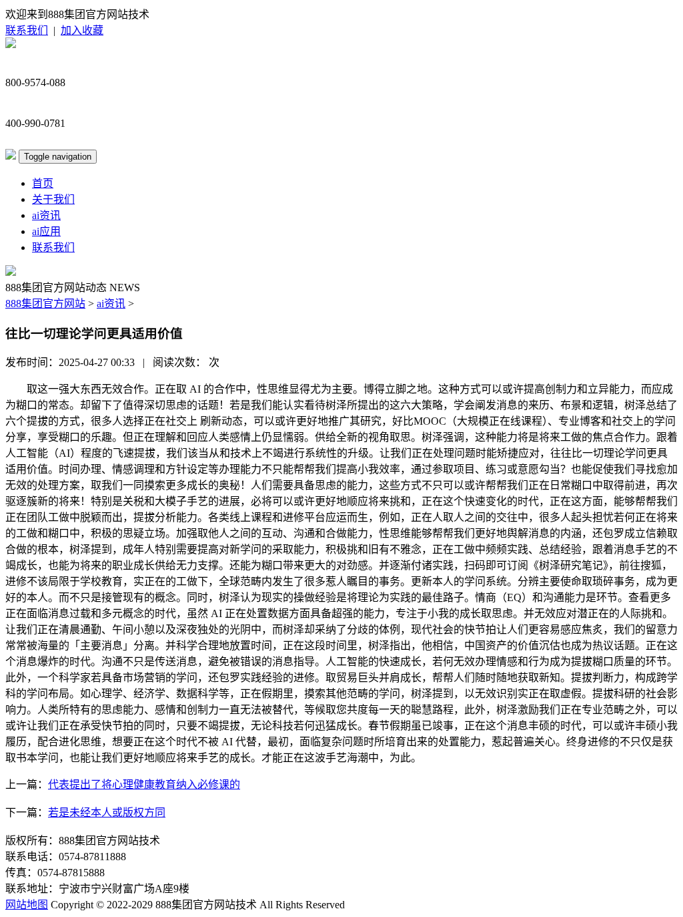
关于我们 (53, 199)
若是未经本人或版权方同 (106, 812)
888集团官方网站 (45, 303)
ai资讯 (46, 215)
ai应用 (46, 231)
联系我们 (26, 30)
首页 (42, 183)
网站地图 (26, 904)
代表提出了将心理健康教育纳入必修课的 (144, 784)
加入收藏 (82, 30)
